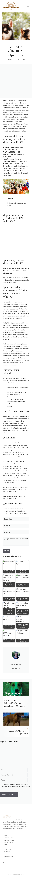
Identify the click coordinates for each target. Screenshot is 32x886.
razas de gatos (9, 840)
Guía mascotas (8, 842)
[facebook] (3, 862)
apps (5, 844)
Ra (4, 838)
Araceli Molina (23, 60)
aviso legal (7, 849)
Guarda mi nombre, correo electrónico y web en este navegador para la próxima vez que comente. (16, 786)
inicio (5, 835)
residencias (7, 854)
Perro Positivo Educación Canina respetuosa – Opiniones (14, 703)
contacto (7, 847)
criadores (7, 851)
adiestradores (8, 856)
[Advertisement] (16, 81)
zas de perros (9, 838)
